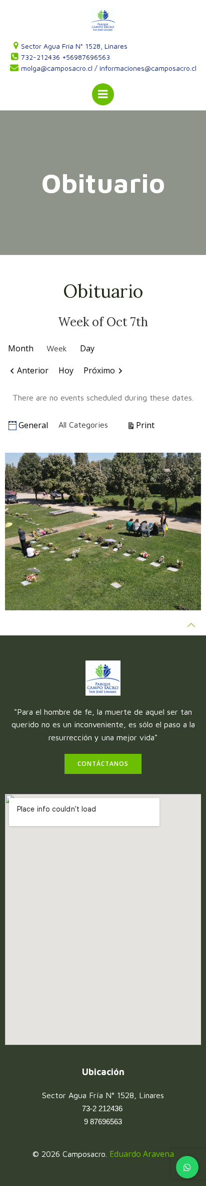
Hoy (66, 370)
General (33, 425)
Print (147, 425)
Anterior (32, 370)
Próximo (99, 370)
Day (87, 348)
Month (21, 348)
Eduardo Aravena (142, 1153)
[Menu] (103, 94)
